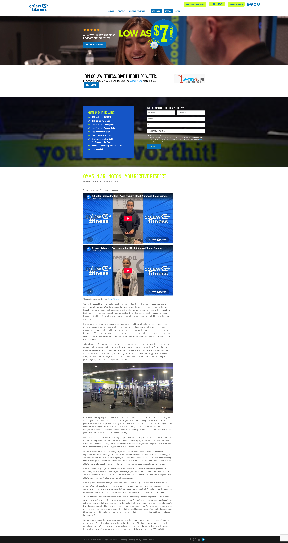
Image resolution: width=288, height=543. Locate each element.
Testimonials (141, 11)
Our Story (121, 11)
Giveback (132, 11)
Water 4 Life (136, 80)
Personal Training (195, 4)
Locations (110, 11)
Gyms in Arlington (111, 181)
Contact (177, 11)
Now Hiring (156, 11)
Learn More (91, 85)
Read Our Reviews (94, 45)
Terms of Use (158, 141)
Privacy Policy (135, 539)
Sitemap (123, 539)
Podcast (168, 11)
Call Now (217, 4)
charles (88, 181)
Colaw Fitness (113, 299)
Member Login (236, 4)
